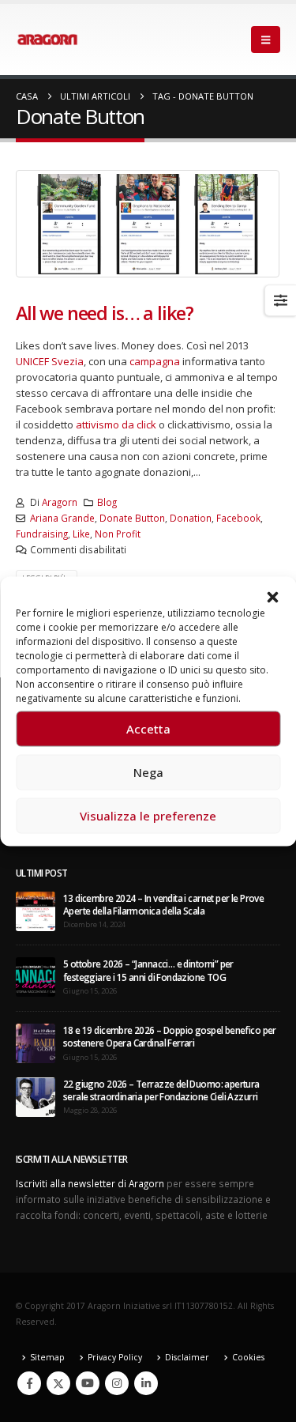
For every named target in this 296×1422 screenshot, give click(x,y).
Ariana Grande (62, 517)
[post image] (148, 223)
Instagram (117, 1383)
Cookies (248, 1357)
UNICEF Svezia (50, 361)
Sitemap (47, 1357)
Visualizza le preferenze (148, 816)
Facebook (238, 517)
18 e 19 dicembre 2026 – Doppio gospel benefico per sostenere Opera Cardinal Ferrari (169, 1036)
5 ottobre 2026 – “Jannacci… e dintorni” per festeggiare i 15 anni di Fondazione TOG (148, 970)
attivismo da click (116, 424)
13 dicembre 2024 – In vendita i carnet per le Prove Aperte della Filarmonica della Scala (163, 904)
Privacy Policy (115, 1357)
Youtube (87, 1383)
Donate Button (132, 517)
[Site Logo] (47, 39)
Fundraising (42, 533)
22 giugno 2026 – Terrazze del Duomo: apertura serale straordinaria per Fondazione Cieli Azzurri (161, 1090)
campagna (154, 361)
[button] (272, 596)
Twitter (58, 1383)
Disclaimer (187, 1357)
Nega (148, 772)
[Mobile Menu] (265, 39)
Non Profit (118, 533)
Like (81, 533)
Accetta (148, 729)
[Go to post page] (35, 909)
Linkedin (146, 1383)
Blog (107, 502)
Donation (191, 517)
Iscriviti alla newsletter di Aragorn (90, 1183)
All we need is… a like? (104, 313)
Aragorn (59, 502)
